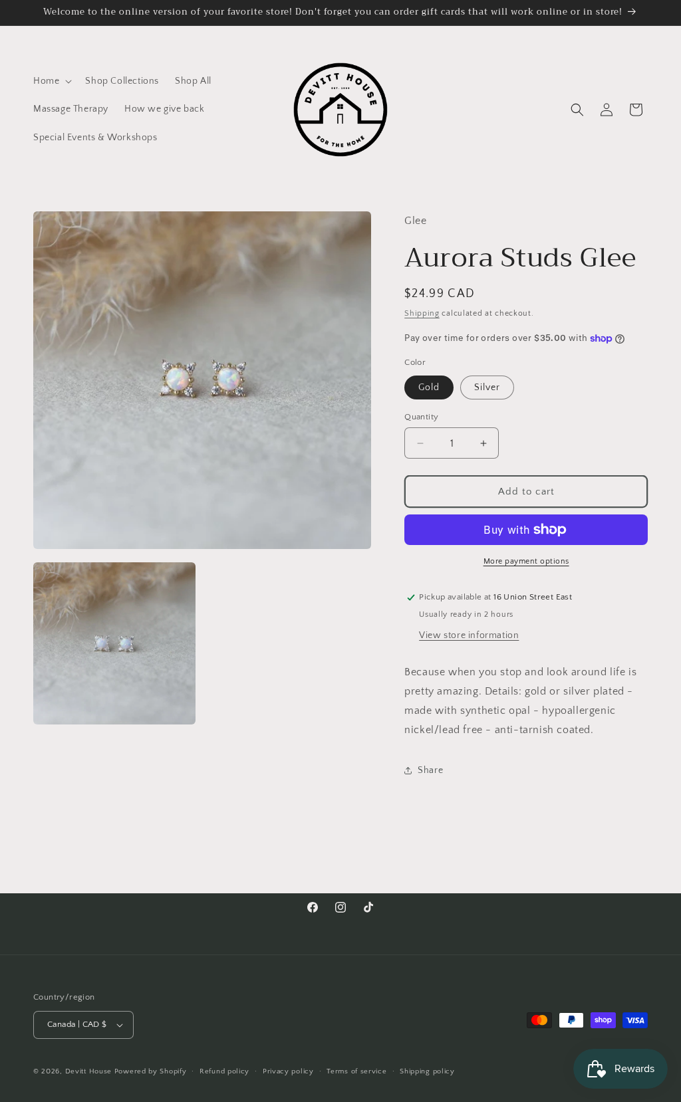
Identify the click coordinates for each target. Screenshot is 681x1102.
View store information (469, 635)
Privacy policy (288, 1071)
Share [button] (430, 770)
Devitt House (89, 1071)
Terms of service (356, 1071)
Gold (429, 387)
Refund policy (224, 1071)
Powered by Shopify (150, 1071)
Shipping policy (427, 1071)
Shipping (422, 313)
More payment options (526, 561)
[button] (51, 81)
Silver (487, 387)
